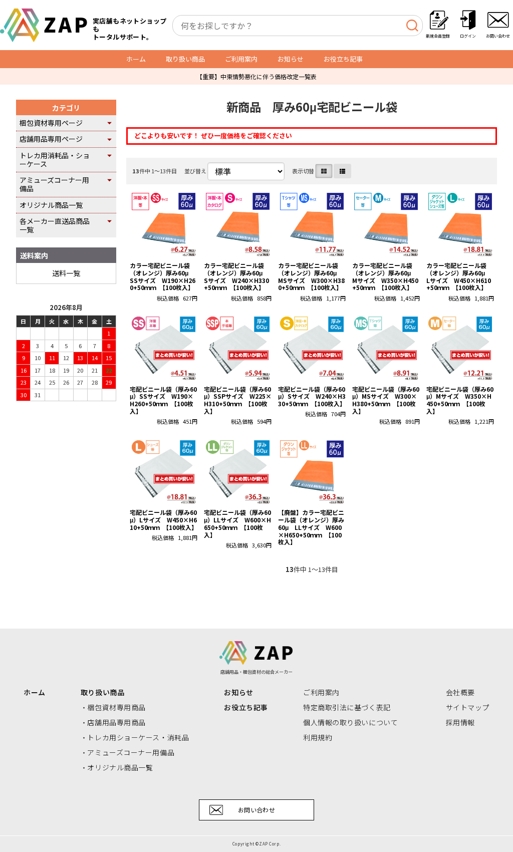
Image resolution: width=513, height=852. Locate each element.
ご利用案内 (241, 59)
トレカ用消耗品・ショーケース (55, 159)
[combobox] (297, 25)
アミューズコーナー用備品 (54, 184)
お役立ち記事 (343, 59)
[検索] (412, 25)
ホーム (136, 59)
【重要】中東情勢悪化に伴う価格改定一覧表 (256, 76)
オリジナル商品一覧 (51, 205)
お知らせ (291, 59)
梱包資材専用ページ (51, 123)
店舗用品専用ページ (51, 139)
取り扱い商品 (185, 59)
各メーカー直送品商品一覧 (55, 225)
